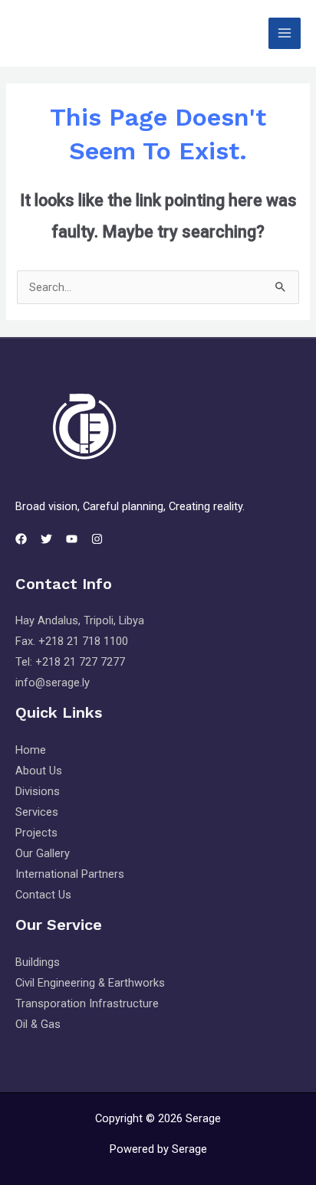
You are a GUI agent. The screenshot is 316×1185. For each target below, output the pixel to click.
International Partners (69, 874)
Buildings (37, 962)
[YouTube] (71, 539)
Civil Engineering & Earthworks (90, 983)
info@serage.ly (52, 682)
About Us (38, 770)
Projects (36, 833)
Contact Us (43, 895)
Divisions (37, 791)
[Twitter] (46, 539)
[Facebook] (21, 539)
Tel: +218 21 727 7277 (70, 662)
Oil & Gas (38, 1024)
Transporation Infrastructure (87, 1003)
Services (36, 812)
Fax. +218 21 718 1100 (71, 641)
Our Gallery (42, 853)
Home (30, 750)
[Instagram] (97, 539)
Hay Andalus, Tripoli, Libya (79, 620)
